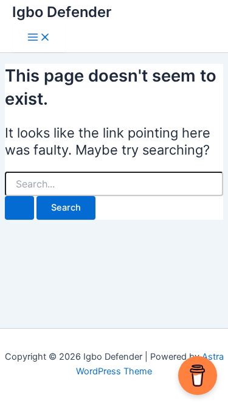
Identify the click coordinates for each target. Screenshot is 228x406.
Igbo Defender (61, 12)
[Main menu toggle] (39, 38)
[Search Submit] (19, 208)
